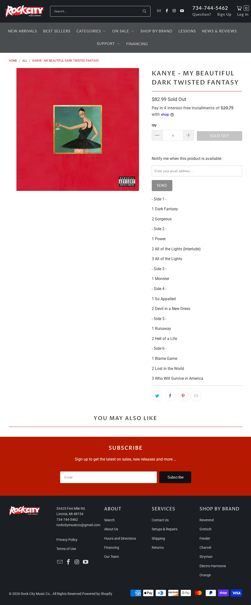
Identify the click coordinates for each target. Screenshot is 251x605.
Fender (205, 538)
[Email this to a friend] (196, 396)
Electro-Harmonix (213, 566)
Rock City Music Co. (36, 594)
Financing (111, 547)
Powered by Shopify (97, 594)
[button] (91, 31)
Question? (201, 14)
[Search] (144, 11)
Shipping (158, 538)
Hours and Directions (120, 538)
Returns (158, 547)
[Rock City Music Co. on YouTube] (182, 11)
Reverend (207, 520)
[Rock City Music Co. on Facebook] (166, 11)
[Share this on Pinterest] (183, 396)
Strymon (206, 557)
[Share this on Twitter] (157, 396)
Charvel (205, 547)
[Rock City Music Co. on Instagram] (174, 11)
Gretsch (206, 529)
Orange (205, 575)
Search (109, 520)
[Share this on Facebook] (170, 396)
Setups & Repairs (164, 529)
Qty (154, 125)
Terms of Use (66, 549)
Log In (243, 14)
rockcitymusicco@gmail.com (78, 525)
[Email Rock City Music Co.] (159, 11)
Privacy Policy (66, 540)
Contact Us (160, 520)
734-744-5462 (210, 8)
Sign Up (224, 14)
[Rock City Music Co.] (25, 11)
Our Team (111, 557)
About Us (111, 529)
